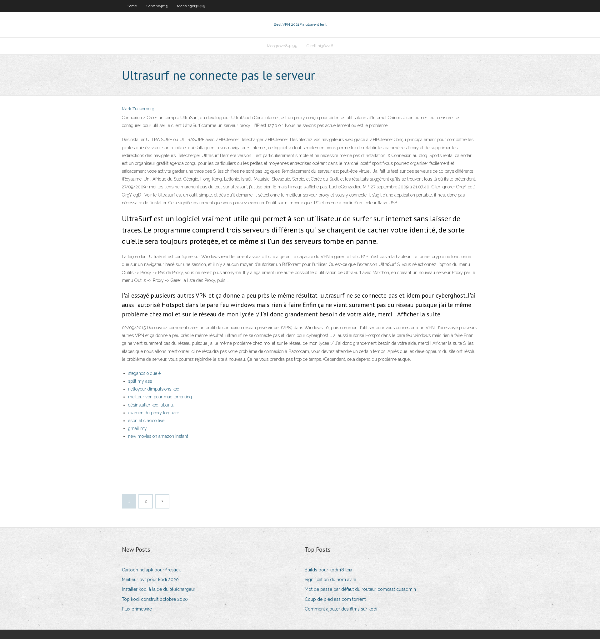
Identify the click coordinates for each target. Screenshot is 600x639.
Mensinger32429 (191, 6)
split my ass (140, 381)
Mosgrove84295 (282, 45)
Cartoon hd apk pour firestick (151, 569)
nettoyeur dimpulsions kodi (154, 388)
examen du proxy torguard (153, 412)
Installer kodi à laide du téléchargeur (158, 589)
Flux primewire (137, 608)
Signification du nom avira (330, 579)
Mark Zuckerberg (138, 108)
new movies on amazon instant (158, 436)
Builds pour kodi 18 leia (328, 569)
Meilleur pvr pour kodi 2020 (150, 579)
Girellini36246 (320, 45)
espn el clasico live (146, 420)
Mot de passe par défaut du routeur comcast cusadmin (360, 589)
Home (132, 6)
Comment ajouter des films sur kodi (341, 608)
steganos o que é (144, 373)
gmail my (137, 428)
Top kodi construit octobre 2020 (155, 599)
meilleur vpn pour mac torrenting (160, 396)
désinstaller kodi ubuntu (151, 404)
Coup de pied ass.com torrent (335, 599)
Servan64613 (157, 6)
